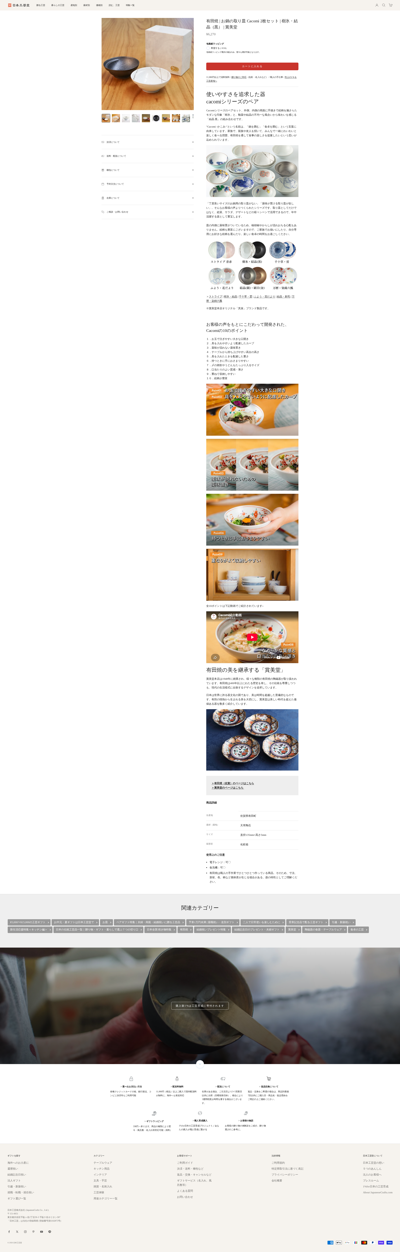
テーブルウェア (103, 1162)
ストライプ (215, 296)
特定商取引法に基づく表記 (287, 1168)
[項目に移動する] (106, 118)
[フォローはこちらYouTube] (41, 1231)
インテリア (100, 1174)
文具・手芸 (100, 1180)
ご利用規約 (278, 1162)
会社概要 (277, 1180)
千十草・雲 (245, 296)
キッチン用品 (102, 1168)
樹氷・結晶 (230, 296)
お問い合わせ (185, 1196)
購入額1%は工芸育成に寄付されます (200, 1005)
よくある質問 (185, 1190)
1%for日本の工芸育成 (375, 1186)
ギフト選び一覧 (17, 1198)
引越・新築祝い (17, 1186)
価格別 (99, 5)
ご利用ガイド (185, 1162)
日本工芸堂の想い (373, 1162)
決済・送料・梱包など (190, 1168)
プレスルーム (371, 1180)
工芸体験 (99, 1192)
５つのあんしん (372, 1168)
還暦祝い (13, 1168)
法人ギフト (14, 1180)
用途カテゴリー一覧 (106, 1198)
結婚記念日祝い (17, 1174)
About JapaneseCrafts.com (377, 1192)
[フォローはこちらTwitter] (17, 1231)
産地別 (74, 5)
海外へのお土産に (18, 1162)
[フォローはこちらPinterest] (33, 1231)
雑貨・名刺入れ (103, 1186)
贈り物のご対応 (239, 77)
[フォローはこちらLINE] (49, 1231)
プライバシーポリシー (285, 1174)
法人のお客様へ (372, 1174)
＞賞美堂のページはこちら (228, 787)
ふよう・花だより (264, 296)
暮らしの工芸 (57, 5)
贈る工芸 (40, 5)
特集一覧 (130, 5)
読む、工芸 (114, 5)
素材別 (86, 5)
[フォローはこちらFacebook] (9, 1231)
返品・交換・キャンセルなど (194, 1174)
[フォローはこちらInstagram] (25, 1231)
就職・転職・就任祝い (21, 1192)
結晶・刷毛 (283, 296)
